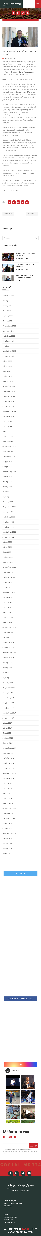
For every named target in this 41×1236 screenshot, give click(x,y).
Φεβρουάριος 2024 (9, 446)
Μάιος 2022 (6, 552)
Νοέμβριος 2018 (8, 763)
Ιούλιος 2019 (7, 723)
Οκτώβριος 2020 (8, 648)
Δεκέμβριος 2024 (8, 396)
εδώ (17, 190)
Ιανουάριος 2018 (8, 813)
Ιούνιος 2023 (7, 487)
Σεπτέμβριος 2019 (9, 713)
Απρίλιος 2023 (7, 497)
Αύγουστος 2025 (8, 356)
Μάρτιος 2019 (7, 743)
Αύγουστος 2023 (8, 477)
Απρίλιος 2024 (7, 436)
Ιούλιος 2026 (7, 301)
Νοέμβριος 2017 (8, 823)
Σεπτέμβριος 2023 (9, 472)
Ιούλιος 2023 (7, 482)
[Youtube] (27, 13)
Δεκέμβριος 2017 (8, 818)
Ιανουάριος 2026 (8, 331)
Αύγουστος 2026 (8, 296)
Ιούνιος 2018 (7, 788)
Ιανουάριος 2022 (8, 572)
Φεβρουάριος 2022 (9, 567)
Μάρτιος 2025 (7, 381)
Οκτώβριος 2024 (8, 406)
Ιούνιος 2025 (7, 366)
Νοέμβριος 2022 (8, 522)
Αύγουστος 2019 (8, 718)
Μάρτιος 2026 (7, 321)
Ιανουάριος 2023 (8, 512)
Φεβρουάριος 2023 (9, 507)
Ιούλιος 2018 (7, 783)
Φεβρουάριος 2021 (9, 627)
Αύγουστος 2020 (8, 658)
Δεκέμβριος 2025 (8, 336)
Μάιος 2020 (6, 673)
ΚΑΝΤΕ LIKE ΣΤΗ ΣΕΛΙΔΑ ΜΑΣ (20, 999)
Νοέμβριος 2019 (8, 703)
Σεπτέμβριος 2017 (9, 833)
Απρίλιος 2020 (7, 678)
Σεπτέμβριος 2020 (9, 653)
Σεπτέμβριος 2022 (9, 532)
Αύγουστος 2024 (8, 416)
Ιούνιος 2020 (7, 668)
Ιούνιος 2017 (7, 849)
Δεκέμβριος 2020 (8, 637)
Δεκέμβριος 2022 (8, 517)
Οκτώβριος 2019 (8, 708)
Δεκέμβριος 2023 (8, 457)
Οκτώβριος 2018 (8, 768)
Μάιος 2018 (6, 793)
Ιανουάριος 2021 (8, 632)
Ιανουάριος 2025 (8, 391)
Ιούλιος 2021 (7, 602)
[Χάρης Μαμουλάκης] (11, 4)
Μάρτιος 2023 (7, 502)
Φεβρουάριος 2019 (9, 748)
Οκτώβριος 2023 (8, 467)
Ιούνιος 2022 (7, 547)
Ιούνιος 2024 (7, 426)
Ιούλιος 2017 (7, 844)
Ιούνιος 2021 (7, 607)
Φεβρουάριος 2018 (9, 808)
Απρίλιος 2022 (7, 557)
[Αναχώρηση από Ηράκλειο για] (13, 1097)
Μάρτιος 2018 (7, 803)
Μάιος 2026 (6, 311)
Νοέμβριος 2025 (8, 341)
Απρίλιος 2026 (7, 316)
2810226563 (8, 1206)
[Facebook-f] (13, 13)
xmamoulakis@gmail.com (20, 1191)
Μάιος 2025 (6, 371)
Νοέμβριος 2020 (8, 643)
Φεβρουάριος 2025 (9, 386)
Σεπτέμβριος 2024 (9, 411)
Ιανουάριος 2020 (8, 693)
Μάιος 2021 (6, 612)
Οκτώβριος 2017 (8, 828)
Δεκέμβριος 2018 (8, 758)
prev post (8, 214)
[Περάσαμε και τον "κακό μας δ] (28, 1097)
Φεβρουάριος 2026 (9, 326)
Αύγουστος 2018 (8, 778)
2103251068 (8, 1220)
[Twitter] (23, 13)
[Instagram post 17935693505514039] (13, 1082)
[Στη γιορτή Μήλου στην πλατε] (13, 1112)
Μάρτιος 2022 (7, 562)
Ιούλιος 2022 (7, 542)
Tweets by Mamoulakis (12, 879)
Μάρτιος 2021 (7, 622)
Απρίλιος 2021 (7, 617)
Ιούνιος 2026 (7, 306)
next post (31, 214)
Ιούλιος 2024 (7, 421)
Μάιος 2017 (6, 854)
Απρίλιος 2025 (7, 376)
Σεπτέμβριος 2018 (9, 773)
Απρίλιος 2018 (7, 798)
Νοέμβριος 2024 (8, 401)
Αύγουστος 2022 (8, 537)
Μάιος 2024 (6, 431)
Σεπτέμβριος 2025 (9, 351)
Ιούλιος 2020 (7, 663)
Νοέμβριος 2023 (8, 462)
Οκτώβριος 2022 (8, 527)
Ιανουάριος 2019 (8, 753)
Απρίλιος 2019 (7, 738)
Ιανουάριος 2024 (8, 452)
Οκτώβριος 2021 (8, 587)
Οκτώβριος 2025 (8, 346)
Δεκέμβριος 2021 (8, 577)
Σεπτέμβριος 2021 (9, 592)
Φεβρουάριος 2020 (9, 688)
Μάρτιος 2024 (7, 441)
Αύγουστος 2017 (8, 839)
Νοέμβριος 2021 (8, 582)
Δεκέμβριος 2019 (8, 698)
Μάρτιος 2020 (7, 683)
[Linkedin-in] (18, 13)
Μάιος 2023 (6, 492)
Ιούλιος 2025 (7, 361)
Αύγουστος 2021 (8, 597)
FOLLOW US (20, 874)
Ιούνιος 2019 (7, 728)
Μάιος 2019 (6, 733)
